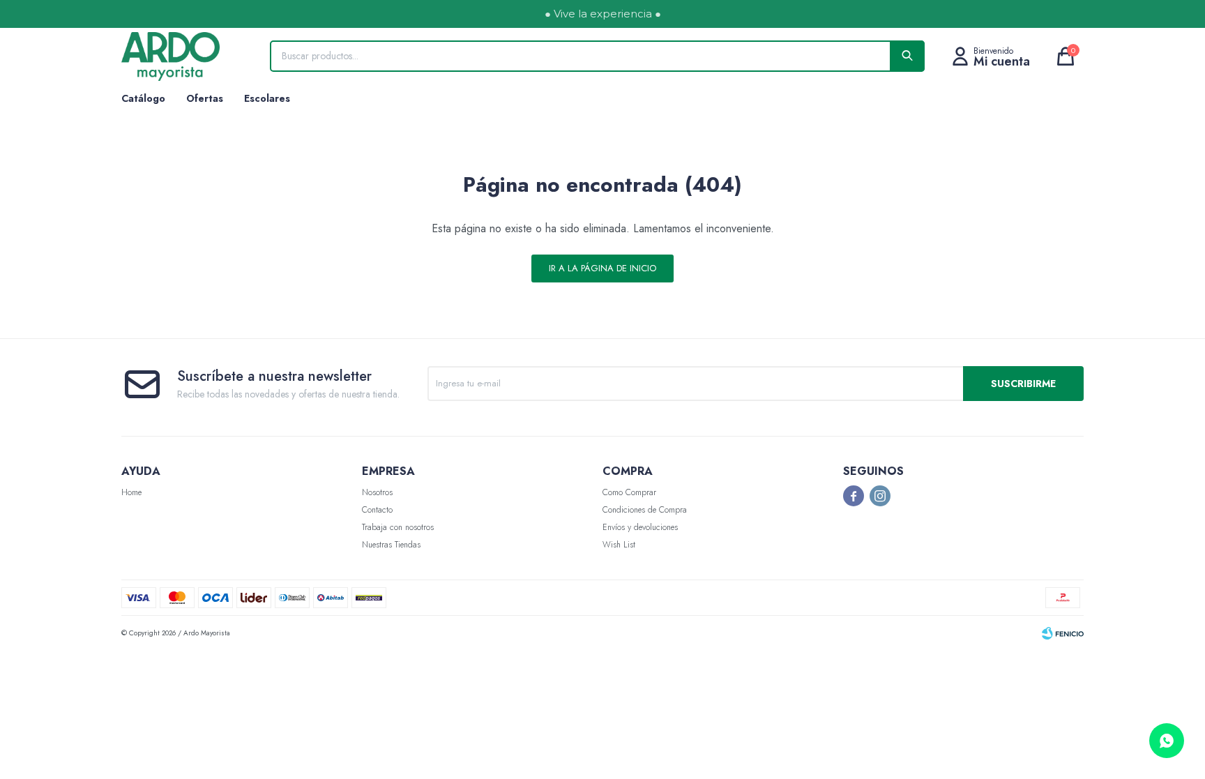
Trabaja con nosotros (398, 527)
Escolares (267, 98)
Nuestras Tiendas (391, 544)
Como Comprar (629, 492)
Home (131, 492)
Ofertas (204, 98)
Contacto (377, 510)
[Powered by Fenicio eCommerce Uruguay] (1063, 633)
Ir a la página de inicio (602, 268)
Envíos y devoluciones (640, 527)
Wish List (618, 544)
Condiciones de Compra (644, 510)
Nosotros (377, 492)
